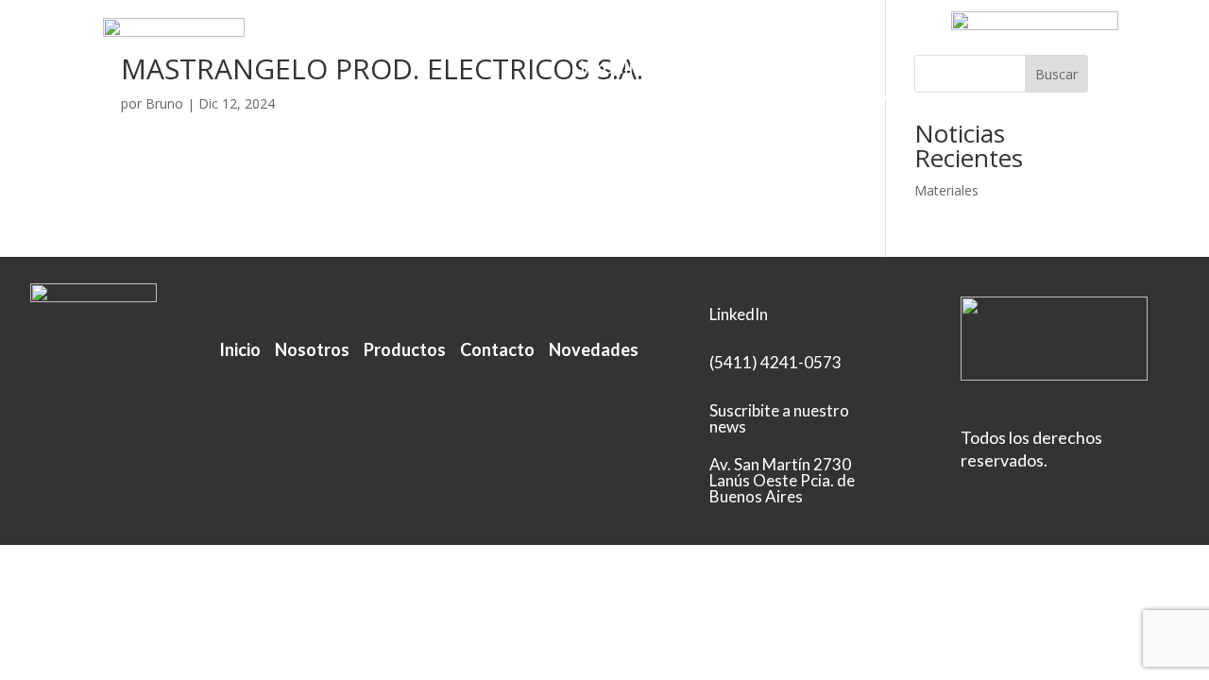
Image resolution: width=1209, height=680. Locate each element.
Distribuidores (689, 40)
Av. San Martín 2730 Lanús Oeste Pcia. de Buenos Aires (782, 480)
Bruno (164, 103)
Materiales (946, 190)
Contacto (805, 40)
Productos (568, 40)
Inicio (387, 40)
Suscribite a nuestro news (779, 418)
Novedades (594, 349)
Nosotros (468, 40)
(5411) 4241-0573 (775, 362)
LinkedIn (604, 68)
